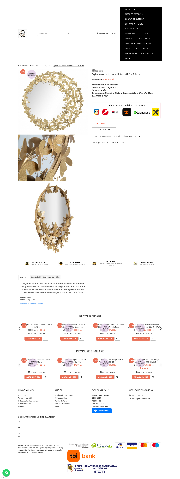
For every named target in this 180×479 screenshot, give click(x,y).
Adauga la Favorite (101, 142)
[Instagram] (19, 436)
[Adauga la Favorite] (45, 339)
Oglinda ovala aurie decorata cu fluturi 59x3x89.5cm (36, 360)
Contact (21, 407)
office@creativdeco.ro (140, 398)
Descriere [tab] (23, 277)
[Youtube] (19, 428)
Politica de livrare (24, 404)
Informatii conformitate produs (31, 304)
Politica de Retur (61, 401)
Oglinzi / (49, 65)
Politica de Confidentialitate (28, 401)
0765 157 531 (137, 395)
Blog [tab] (58, 277)
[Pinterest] (19, 425)
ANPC (57, 407)
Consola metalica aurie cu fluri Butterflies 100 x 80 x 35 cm (72, 326)
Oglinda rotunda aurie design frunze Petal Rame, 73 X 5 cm (108, 360)
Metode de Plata (61, 398)
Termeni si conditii (25, 398)
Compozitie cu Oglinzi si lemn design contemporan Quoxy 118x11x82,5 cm (144, 360)
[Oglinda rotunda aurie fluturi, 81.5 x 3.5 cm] (53, 102)
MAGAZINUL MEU (26, 390)
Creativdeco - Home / (27, 65)
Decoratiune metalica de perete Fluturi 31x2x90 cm (36, 326)
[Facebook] (19, 422)
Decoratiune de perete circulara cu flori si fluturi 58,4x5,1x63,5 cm (108, 326)
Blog (127, 58)
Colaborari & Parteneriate (64, 395)
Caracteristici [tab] (36, 277)
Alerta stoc (105, 129)
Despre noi (22, 395)
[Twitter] (19, 430)
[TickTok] (19, 433)
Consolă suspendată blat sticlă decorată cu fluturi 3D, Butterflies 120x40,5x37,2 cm (144, 326)
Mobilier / (40, 65)
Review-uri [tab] (48, 277)
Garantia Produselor (62, 404)
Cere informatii (119, 142)
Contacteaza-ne (103, 411)
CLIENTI (58, 390)
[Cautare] (68, 34)
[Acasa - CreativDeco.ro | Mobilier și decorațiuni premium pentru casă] (26, 33)
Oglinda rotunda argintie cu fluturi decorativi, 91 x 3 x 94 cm (72, 360)
